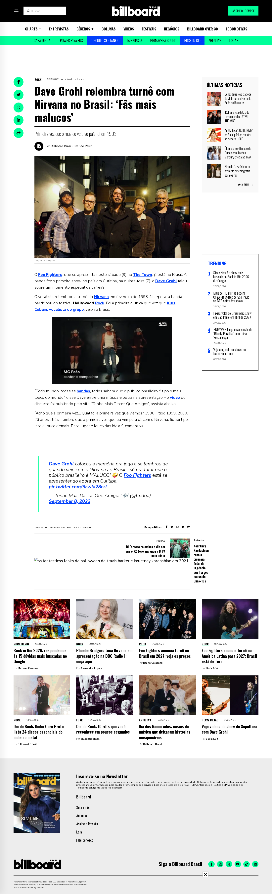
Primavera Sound (163, 40)
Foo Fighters (137, 475)
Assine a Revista (87, 823)
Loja (79, 831)
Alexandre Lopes (91, 668)
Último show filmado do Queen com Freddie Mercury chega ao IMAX (238, 152)
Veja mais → (245, 184)
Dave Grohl (61, 464)
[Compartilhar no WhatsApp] (18, 107)
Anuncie (81, 815)
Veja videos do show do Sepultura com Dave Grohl (229, 729)
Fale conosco (84, 840)
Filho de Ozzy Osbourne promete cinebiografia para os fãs (237, 171)
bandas (83, 391)
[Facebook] (211, 864)
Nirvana (101, 296)
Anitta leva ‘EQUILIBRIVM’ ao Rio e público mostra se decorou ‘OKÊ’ (239, 134)
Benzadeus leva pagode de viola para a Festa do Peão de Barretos (238, 98)
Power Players (71, 40)
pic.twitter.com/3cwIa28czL (78, 487)
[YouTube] (238, 864)
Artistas (145, 720)
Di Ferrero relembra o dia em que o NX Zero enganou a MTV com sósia (145, 551)
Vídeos (128, 28)
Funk (79, 720)
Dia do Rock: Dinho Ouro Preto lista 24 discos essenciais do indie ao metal (39, 731)
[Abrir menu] (16, 11)
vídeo (175, 397)
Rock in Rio (192, 40)
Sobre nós (82, 807)
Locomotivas (236, 28)
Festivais (149, 28)
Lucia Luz (212, 739)
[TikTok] (246, 864)
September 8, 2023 (69, 501)
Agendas (214, 40)
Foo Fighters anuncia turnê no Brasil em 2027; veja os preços (165, 653)
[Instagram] (220, 864)
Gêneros (83, 28)
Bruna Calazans (152, 663)
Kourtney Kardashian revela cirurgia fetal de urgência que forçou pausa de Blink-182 (201, 563)
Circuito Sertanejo (105, 40)
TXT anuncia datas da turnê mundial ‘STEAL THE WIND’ (237, 116)
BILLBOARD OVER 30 (202, 28)
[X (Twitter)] (229, 864)
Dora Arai (212, 668)
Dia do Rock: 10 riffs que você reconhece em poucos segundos (103, 729)
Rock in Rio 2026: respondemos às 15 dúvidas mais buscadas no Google (40, 655)
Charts (31, 28)
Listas (233, 40)
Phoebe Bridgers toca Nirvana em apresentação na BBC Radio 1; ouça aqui (104, 655)
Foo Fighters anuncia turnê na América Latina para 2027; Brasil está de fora (229, 655)
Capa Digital (43, 40)
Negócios (171, 28)
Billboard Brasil (27, 744)
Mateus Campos (28, 668)
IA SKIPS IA (134, 40)
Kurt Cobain (74, 528)
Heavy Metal (210, 720)
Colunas (108, 28)
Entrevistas (58, 28)
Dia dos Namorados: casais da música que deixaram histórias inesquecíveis (164, 731)
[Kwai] (255, 864)
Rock (37, 79)
